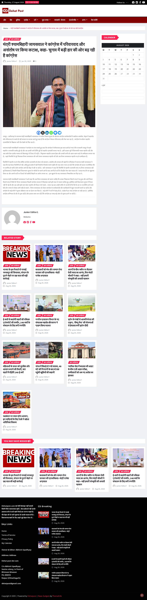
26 (116, 74)
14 (128, 64)
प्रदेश (26, 20)
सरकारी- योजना (59, 20)
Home (5, 28)
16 (140, 64)
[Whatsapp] (51, 133)
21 (128, 69)
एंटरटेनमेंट (73, 20)
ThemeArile (57, 596)
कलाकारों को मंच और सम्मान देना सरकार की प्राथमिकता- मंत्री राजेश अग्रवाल (49, 272)
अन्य (84, 20)
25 (110, 74)
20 (122, 69)
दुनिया (18, 20)
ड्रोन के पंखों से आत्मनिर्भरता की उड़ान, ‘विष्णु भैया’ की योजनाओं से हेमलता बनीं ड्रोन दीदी (81, 322)
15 (134, 64)
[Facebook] (38, 133)
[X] (43, 133)
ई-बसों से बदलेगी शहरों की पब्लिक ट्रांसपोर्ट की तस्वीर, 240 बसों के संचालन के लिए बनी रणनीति (16, 322)
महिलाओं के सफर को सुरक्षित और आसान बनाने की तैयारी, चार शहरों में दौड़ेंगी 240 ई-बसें (16, 369)
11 (110, 64)
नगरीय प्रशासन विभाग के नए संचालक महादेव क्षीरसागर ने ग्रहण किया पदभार (47, 322)
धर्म (35, 20)
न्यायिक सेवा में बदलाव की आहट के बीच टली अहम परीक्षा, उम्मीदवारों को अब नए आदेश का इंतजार (80, 371)
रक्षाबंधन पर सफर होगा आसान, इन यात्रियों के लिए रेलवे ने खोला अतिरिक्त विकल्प (16, 419)
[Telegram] (59, 133)
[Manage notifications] (142, 595)
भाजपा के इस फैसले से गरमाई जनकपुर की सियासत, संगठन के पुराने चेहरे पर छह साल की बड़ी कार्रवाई (16, 274)
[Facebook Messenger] (55, 133)
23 (140, 69)
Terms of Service (8, 535)
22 (134, 69)
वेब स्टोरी (94, 20)
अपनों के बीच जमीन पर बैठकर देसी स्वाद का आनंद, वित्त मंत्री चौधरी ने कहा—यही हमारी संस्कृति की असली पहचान (80, 274)
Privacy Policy (7, 539)
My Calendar (7, 543)
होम (5, 20)
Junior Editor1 (12, 61)
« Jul (103, 85)
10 (104, 64)
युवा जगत (45, 20)
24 (104, 74)
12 (116, 64)
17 (104, 69)
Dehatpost (32, 596)
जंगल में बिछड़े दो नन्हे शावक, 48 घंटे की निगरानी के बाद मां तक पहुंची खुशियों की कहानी (48, 369)
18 (110, 69)
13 (122, 64)
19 (116, 69)
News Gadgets (44, 596)
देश (11, 20)
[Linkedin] (47, 133)
